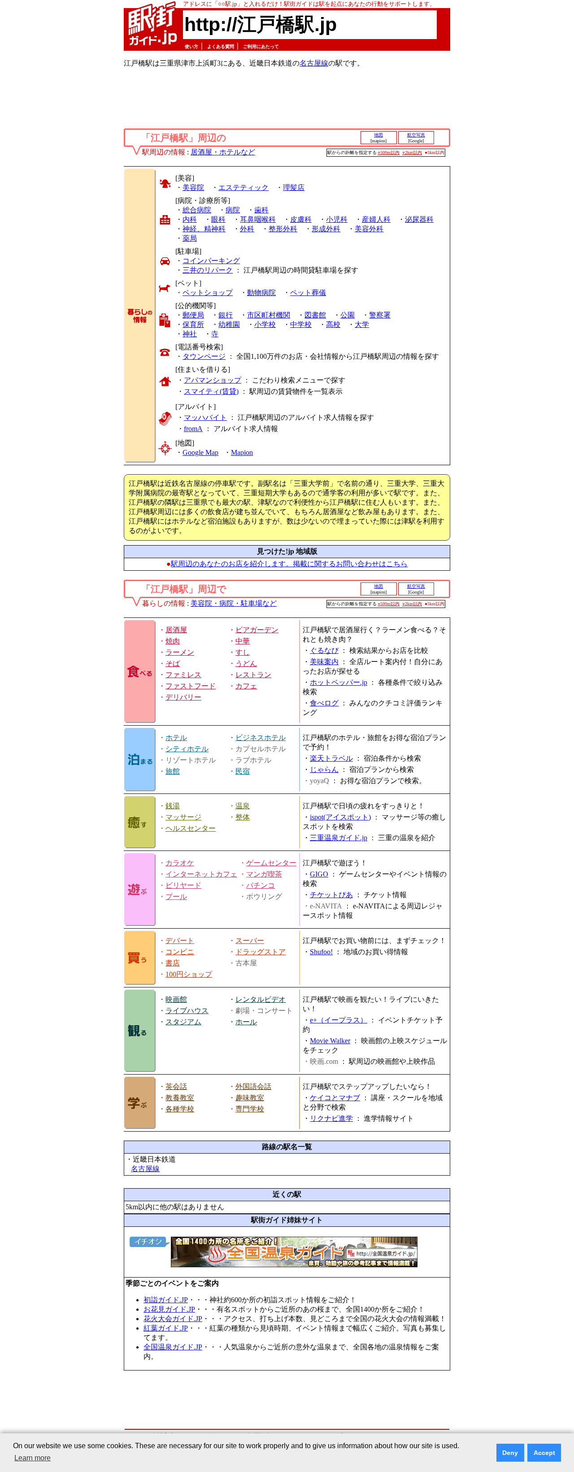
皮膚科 (301, 219)
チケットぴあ (331, 895)
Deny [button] (510, 1452)
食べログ (324, 703)
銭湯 (172, 806)
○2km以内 (412, 152)
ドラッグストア (260, 952)
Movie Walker (330, 1041)
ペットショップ (208, 292)
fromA (193, 428)
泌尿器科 (419, 219)
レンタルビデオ (260, 999)
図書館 (315, 315)
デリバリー (183, 697)
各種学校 (179, 1109)
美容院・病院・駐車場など (234, 603)
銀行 (225, 315)
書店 (172, 963)
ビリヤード (183, 885)
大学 (362, 324)
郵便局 (193, 315)
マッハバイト (205, 417)
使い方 (191, 46)
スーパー (249, 940)
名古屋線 (314, 63)
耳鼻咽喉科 (258, 219)
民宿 (242, 771)
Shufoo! (321, 952)
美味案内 (324, 661)
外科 (247, 229)
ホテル (176, 737)
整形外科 (283, 229)
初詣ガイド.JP (166, 1300)
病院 (233, 210)
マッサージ (183, 817)
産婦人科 (376, 219)
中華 (242, 641)
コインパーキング (211, 260)
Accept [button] (544, 1452)
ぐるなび (324, 650)
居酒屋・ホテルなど (223, 152)
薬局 (190, 238)
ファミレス (183, 675)
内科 (190, 219)
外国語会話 (253, 1086)
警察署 (380, 315)
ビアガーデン (256, 630)
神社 (190, 334)
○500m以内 (389, 152)
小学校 (265, 324)
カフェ (246, 686)
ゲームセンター (271, 863)
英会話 (176, 1086)
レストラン (253, 675)
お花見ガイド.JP (169, 1309)
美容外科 (369, 229)
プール (176, 896)
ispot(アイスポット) (340, 817)
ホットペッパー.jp (338, 682)
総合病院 (197, 210)
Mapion (242, 452)
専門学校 (249, 1109)
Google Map (200, 452)
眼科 (218, 219)
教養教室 (179, 1098)
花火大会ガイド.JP (173, 1318)
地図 (378, 134)
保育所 (193, 324)
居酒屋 (176, 630)
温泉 (242, 806)
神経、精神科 (204, 229)
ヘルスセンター (190, 828)
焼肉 (172, 641)
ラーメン (179, 652)
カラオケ (179, 863)
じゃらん (324, 769)
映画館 (176, 999)
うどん (246, 663)
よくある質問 (220, 46)
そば (172, 663)
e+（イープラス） (338, 1020)
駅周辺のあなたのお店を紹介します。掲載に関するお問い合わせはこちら (289, 564)
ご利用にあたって (261, 46)
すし (242, 652)
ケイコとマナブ (335, 1098)
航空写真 (416, 134)
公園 (347, 315)
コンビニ (179, 952)
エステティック (243, 187)
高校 (333, 324)
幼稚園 (229, 324)
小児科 (337, 219)
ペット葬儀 (308, 292)
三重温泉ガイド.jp (338, 838)
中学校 (301, 324)
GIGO (319, 874)
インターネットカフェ (201, 874)
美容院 (193, 187)
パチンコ (260, 885)
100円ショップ (188, 974)
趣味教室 (249, 1098)
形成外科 (326, 229)
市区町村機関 (268, 315)
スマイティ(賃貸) (211, 391)
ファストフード (190, 686)
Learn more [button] (32, 1458)
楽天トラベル (331, 758)
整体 (242, 817)
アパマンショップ (212, 380)
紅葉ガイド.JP (166, 1328)
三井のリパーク (208, 270)
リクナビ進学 (331, 1118)
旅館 (172, 771)
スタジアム (183, 1022)
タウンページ (204, 356)
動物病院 (261, 292)
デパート (179, 940)
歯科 (261, 210)
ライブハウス (187, 1010)
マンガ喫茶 (264, 874)
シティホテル (187, 749)
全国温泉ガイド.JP (173, 1347)
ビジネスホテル (260, 737)
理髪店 (293, 187)
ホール (246, 1022)
